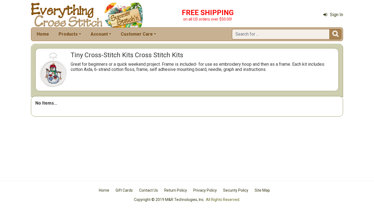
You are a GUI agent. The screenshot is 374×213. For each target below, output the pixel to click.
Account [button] (99, 34)
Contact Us (148, 190)
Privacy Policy (205, 190)
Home (43, 34)
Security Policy (235, 190)
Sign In (336, 14)
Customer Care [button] (137, 34)
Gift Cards (124, 190)
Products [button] (68, 34)
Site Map (262, 190)
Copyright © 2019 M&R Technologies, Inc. (169, 199)
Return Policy (175, 190)
